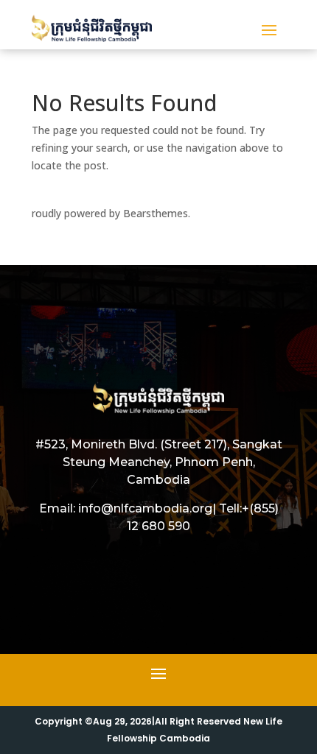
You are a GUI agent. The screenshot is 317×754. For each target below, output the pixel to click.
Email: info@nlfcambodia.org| (127, 508)
